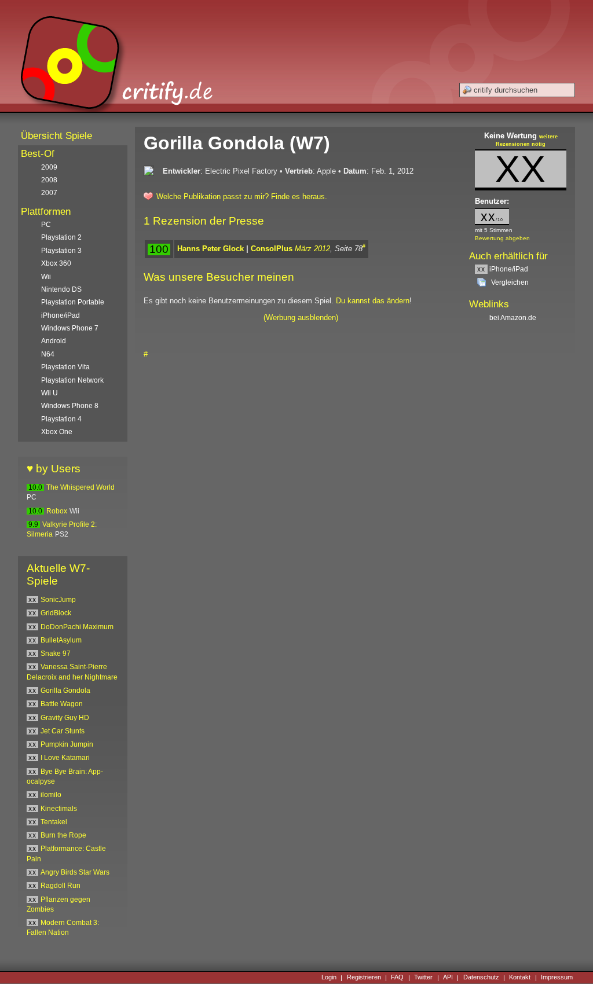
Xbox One (56, 432)
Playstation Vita (65, 367)
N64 (47, 354)
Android (53, 341)
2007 (49, 193)
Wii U (49, 393)
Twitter (423, 977)
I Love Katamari (65, 757)
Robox (56, 511)
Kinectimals (59, 808)
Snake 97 (56, 653)
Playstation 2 (61, 237)
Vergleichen (510, 282)
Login (328, 977)
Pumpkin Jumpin (67, 744)
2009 (49, 167)
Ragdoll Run (60, 885)
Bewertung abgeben (502, 238)
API (448, 977)
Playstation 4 (61, 419)
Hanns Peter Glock (210, 248)
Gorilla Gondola (65, 690)
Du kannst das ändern (372, 300)
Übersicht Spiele (56, 135)
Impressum (557, 977)
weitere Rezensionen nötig (527, 141)
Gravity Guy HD (65, 717)
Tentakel (54, 821)
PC (46, 225)
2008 (49, 180)
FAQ (397, 977)
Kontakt (519, 977)
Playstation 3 (61, 251)
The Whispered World (80, 487)
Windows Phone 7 (69, 328)
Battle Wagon (62, 703)
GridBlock (56, 613)
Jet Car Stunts (63, 731)
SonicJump (58, 599)
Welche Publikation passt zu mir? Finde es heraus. (241, 196)
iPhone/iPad (502, 269)
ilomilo (51, 794)
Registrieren (364, 977)
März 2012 (312, 248)
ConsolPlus (271, 248)
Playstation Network (72, 380)
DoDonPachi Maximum (77, 626)
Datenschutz (481, 977)
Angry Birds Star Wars (75, 872)
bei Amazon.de (513, 318)
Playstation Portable (72, 302)
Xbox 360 (56, 263)
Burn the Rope (63, 835)
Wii (46, 277)
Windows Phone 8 (69, 406)
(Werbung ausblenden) (300, 317)
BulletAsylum (61, 640)
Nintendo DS (61, 289)
